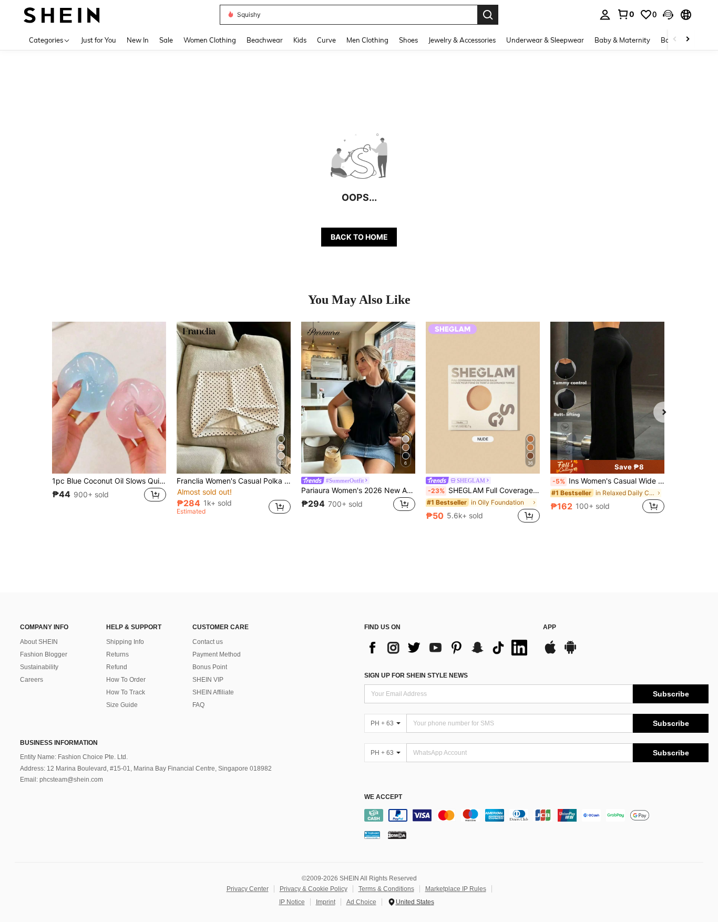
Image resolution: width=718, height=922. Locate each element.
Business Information (59, 742)
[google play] (570, 652)
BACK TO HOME (359, 236)
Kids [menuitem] (299, 40)
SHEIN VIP (207, 679)
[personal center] (605, 14)
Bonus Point (209, 667)
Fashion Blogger (43, 654)
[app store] (550, 652)
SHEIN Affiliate (213, 692)
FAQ (198, 705)
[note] (607, 467)
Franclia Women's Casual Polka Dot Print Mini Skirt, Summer (234, 481)
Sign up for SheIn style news (416, 675)
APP (549, 627)
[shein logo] (62, 14)
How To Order (126, 679)
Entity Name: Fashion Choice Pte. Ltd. (74, 757)
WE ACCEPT (383, 797)
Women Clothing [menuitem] (209, 40)
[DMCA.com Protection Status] (397, 834)
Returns (117, 654)
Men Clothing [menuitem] (367, 40)
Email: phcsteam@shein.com (61, 779)
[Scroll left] (675, 39)
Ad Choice (361, 902)
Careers (31, 679)
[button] (668, 14)
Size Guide (122, 705)
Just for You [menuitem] (98, 40)
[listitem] (109, 423)
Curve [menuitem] (326, 40)
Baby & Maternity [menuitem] (622, 40)
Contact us (207, 642)
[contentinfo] (536, 815)
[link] (625, 14)
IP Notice (292, 902)
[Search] (487, 15)
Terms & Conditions (386, 889)
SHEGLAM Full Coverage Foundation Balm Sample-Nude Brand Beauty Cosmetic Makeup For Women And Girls (484, 490)
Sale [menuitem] (166, 40)
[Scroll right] (687, 39)
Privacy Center (248, 889)
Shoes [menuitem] (408, 40)
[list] (448, 647)
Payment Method (216, 654)
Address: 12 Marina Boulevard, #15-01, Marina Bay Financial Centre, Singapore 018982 (146, 768)
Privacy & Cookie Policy (313, 889)
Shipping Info (125, 642)
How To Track (125, 692)
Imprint (325, 902)
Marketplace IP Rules (455, 889)
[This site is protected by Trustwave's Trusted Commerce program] (372, 834)
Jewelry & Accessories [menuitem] (462, 40)
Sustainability (39, 667)
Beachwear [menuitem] (265, 40)
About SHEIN (39, 642)
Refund (116, 667)
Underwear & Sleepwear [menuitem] (545, 40)
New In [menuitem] (138, 40)
